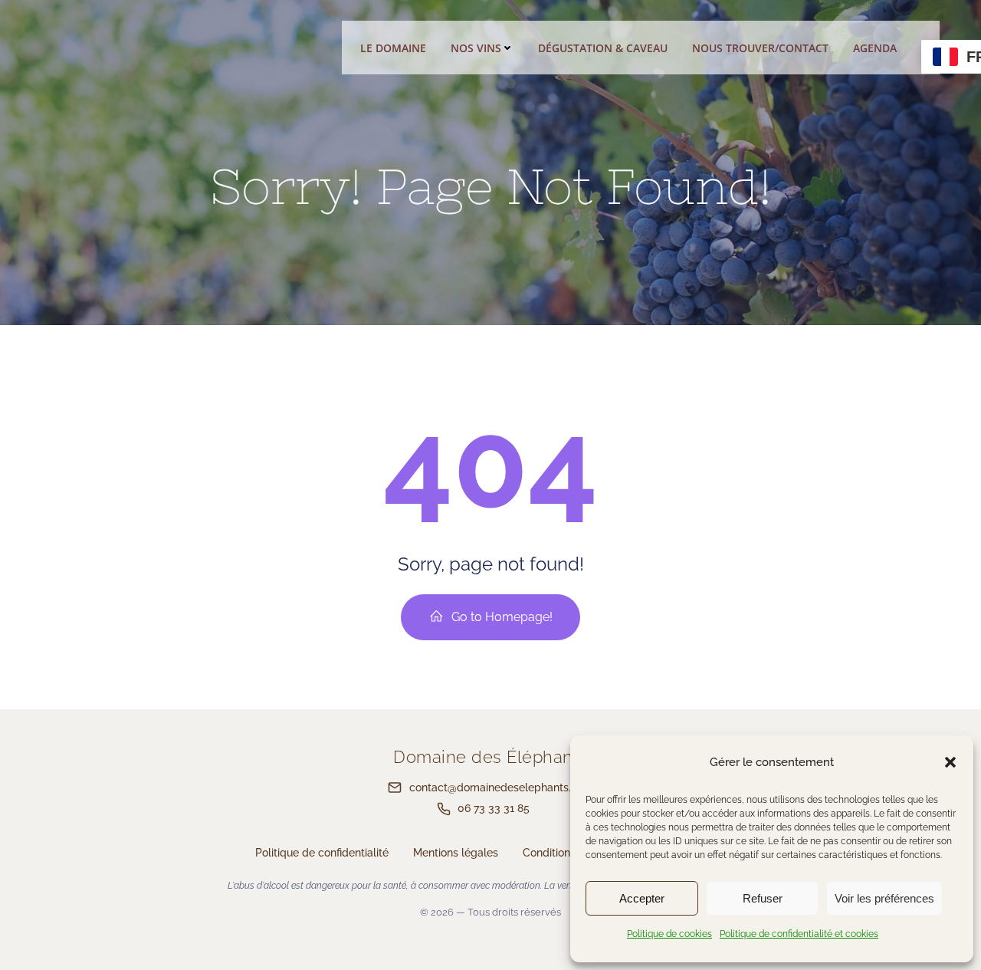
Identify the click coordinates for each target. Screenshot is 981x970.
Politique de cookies (669, 934)
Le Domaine (393, 48)
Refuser (763, 898)
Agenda (875, 48)
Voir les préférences (884, 898)
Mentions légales (455, 853)
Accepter (641, 898)
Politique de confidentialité (322, 853)
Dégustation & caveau (603, 48)
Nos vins (476, 48)
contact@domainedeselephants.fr (494, 787)
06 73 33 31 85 (494, 808)
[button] (950, 762)
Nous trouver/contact (760, 48)
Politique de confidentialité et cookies (799, 934)
